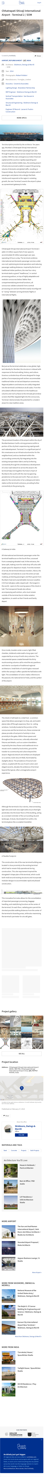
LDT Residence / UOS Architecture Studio (26, 1200)
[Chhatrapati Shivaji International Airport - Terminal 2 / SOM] (15, 1021)
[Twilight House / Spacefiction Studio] (8, 1374)
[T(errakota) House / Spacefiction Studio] (8, 1358)
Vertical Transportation (14, 96)
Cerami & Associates (21, 84)
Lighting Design (11, 88)
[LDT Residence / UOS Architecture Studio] (11, 1202)
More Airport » (37, 1272)
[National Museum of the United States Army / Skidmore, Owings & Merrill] (8, 1296)
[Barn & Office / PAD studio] (11, 1186)
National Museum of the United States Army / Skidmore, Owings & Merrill (28, 1293)
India (29, 60)
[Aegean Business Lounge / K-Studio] (8, 1264)
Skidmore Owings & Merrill (26, 92)
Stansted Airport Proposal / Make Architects (28, 1244)
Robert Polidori (21, 75)
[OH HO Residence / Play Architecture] (8, 1389)
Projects (23, 1150)
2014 (11, 71)
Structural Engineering (14, 103)
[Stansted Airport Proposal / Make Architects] (8, 1248)
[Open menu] (2, 2)
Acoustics (9, 84)
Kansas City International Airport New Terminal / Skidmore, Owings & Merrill (28, 1325)
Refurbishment (15, 60)
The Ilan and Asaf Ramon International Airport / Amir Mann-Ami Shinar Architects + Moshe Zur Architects (29, 1230)
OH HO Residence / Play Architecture (27, 1385)
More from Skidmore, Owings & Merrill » (28, 1336)
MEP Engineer (11, 92)
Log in (39, 2)
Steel (5, 1150)
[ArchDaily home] (21, 2)
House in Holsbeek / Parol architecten (27, 1166)
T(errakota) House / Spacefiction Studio (25, 1354)
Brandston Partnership (26, 88)
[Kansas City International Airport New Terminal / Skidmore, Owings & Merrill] (8, 1328)
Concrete (14, 1150)
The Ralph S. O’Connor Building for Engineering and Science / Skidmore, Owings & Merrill (29, 1310)
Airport (5, 60)
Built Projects (34, 1150)
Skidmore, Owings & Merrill (24, 64)
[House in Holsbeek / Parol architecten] (11, 1171)
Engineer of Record (13, 109)
